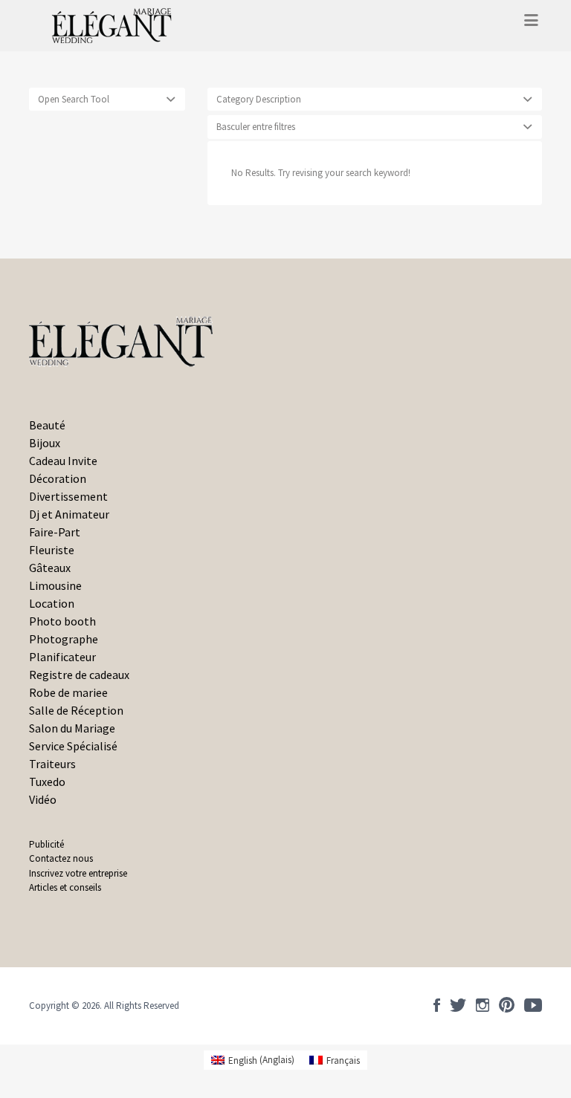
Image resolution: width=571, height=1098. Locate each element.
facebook (436, 1005)
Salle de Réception (76, 710)
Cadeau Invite (63, 460)
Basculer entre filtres (255, 126)
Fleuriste (51, 549)
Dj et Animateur (69, 514)
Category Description (258, 99)
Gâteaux (50, 567)
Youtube (533, 1005)
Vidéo (43, 799)
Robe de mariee (68, 692)
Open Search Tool (73, 99)
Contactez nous (61, 858)
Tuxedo (47, 781)
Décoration (57, 478)
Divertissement (68, 496)
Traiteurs (52, 763)
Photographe (63, 638)
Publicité (46, 844)
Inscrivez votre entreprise (78, 873)
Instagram (482, 1005)
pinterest (506, 1005)
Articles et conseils (65, 887)
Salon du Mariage (72, 728)
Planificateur (62, 656)
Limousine (55, 585)
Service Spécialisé (73, 745)
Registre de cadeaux (79, 674)
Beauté (47, 425)
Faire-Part (54, 531)
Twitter (458, 1005)
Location (51, 603)
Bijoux (44, 442)
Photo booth (62, 621)
